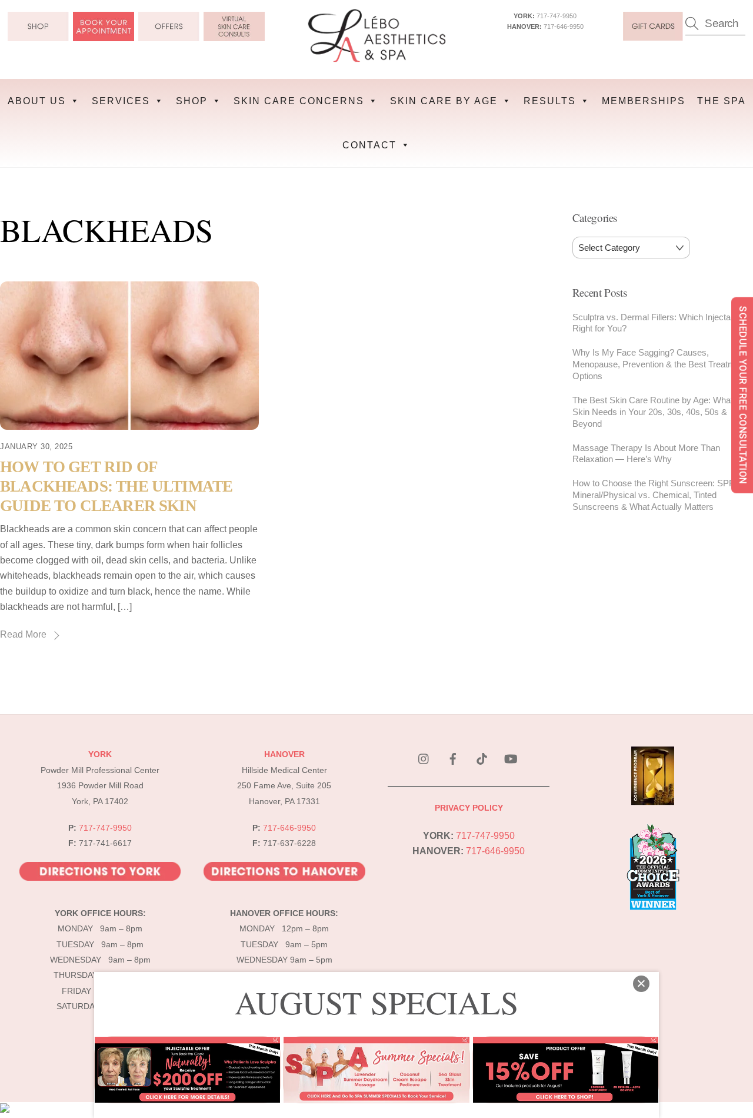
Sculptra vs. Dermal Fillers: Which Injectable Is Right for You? (661, 323)
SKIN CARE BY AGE (444, 101)
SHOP (192, 101)
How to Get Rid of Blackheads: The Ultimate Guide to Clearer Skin (116, 486)
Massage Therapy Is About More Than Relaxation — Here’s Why (646, 454)
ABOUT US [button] (37, 101)
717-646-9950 (564, 26)
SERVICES (121, 101)
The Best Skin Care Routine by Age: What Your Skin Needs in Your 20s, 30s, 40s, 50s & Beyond (662, 412)
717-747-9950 (557, 15)
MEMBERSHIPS (643, 101)
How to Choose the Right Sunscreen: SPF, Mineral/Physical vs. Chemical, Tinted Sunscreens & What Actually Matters (653, 495)
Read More (23, 634)
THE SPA (721, 101)
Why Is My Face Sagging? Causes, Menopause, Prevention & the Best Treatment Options (659, 364)
